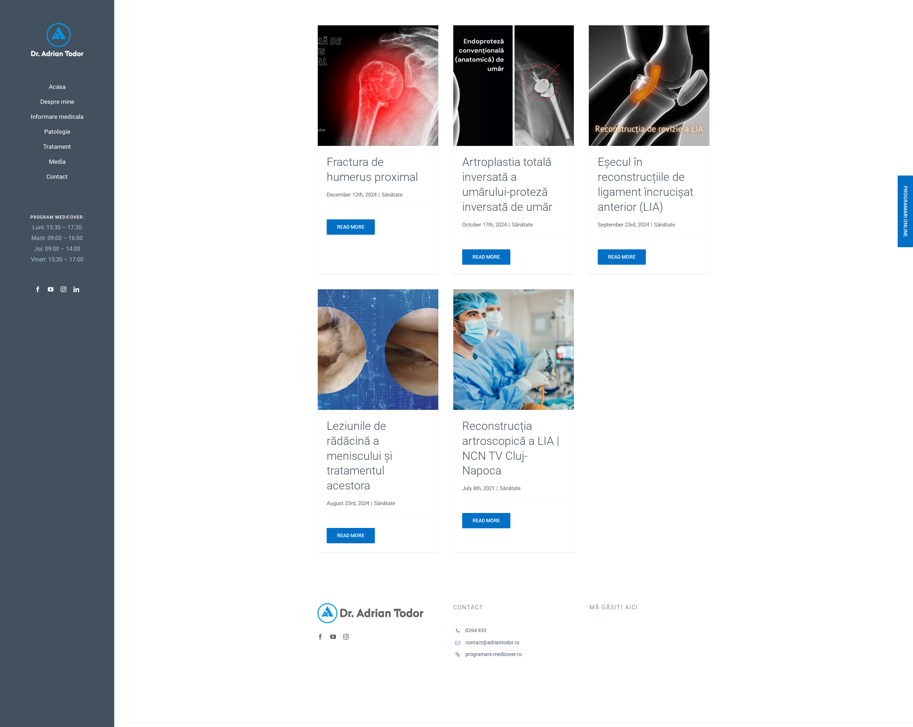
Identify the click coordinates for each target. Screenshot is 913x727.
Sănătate (392, 195)
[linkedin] (76, 289)
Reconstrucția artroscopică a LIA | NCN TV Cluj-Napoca (514, 349)
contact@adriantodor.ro (492, 642)
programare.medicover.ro (493, 654)
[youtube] (50, 289)
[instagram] (63, 289)
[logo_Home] (57, 25)
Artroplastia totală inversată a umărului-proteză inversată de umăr (514, 86)
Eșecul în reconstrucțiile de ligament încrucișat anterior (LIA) (649, 86)
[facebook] (38, 289)
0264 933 (475, 630)
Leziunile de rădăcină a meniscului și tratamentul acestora (378, 349)
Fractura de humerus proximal (378, 86)
